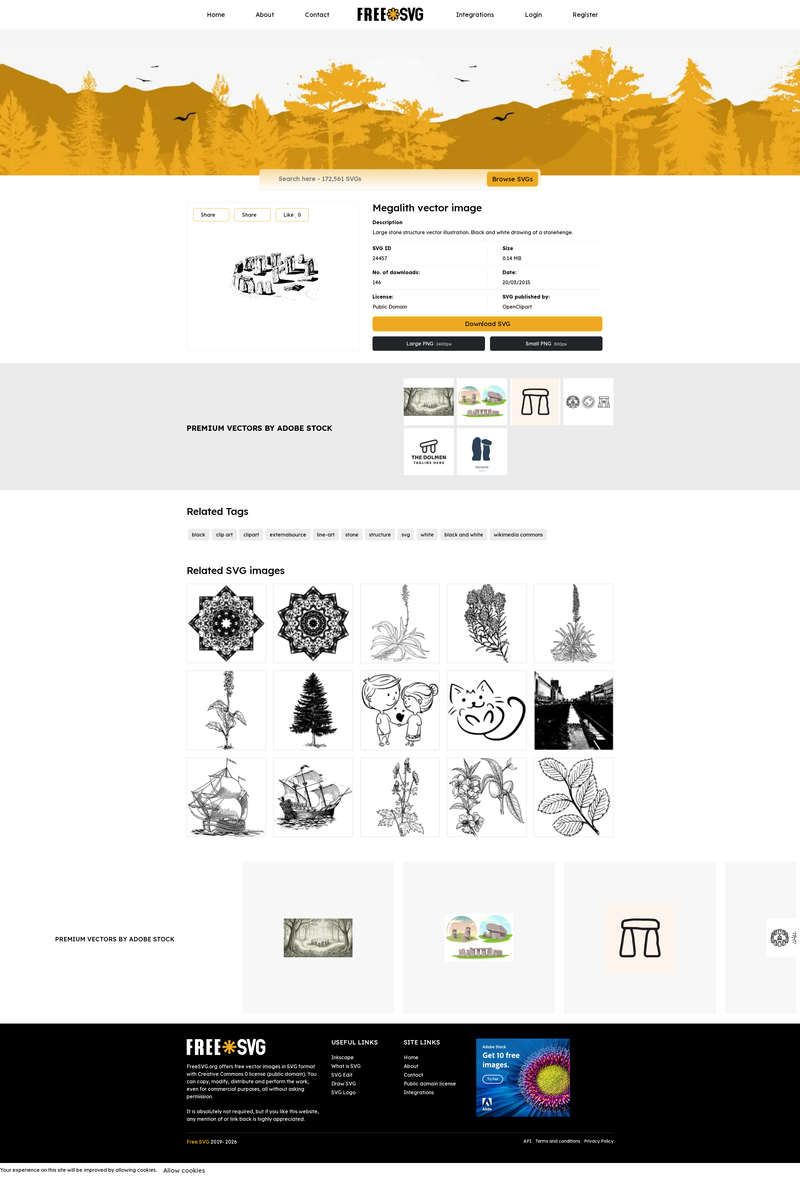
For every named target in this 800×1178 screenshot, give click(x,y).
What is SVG (346, 1066)
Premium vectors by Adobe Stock (259, 428)
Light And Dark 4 (213, 654)
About (265, 14)
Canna (201, 741)
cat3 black (466, 741)
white (427, 534)
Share (208, 215)
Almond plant (470, 828)
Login (533, 14)
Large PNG (429, 343)
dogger (202, 828)
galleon (289, 828)
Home (216, 14)
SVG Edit (341, 1075)
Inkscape (342, 1057)
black (198, 534)
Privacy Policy (598, 1141)
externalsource (288, 534)
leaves (549, 828)
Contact (317, 14)
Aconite (376, 828)
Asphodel (552, 654)
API (528, 1141)
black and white (463, 534)
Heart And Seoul (561, 741)
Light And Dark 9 (300, 654)
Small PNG (546, 343)
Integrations (475, 14)
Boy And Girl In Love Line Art (400, 737)
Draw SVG (343, 1083)
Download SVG (487, 324)
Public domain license (430, 1083)
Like (292, 215)
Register (585, 14)
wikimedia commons (518, 534)
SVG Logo (343, 1092)
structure (380, 534)
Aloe (372, 654)
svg (406, 534)
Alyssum (463, 654)
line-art (326, 534)
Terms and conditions (557, 1141)
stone (351, 534)
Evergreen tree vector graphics (313, 737)
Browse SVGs (512, 179)
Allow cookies (184, 1170)
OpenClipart (517, 307)
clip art (224, 534)
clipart (251, 534)
